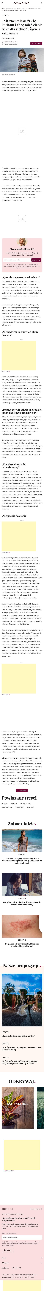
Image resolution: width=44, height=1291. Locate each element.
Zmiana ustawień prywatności (12, 1277)
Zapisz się (36, 260)
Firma (4, 1258)
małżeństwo (25, 803)
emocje (4, 803)
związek (31, 807)
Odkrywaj (5, 1263)
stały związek (7, 807)
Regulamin (5, 1274)
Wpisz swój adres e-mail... (9, 1233)
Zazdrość (20, 807)
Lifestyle (13, 8)
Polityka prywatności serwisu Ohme (24, 1274)
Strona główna (6, 8)
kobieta (14, 803)
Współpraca (29, 1277)
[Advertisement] (18, 355)
